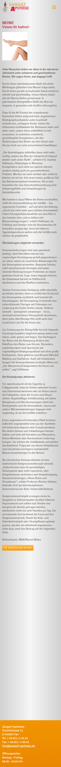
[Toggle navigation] (54, 7)
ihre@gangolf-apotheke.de (18, 746)
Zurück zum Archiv (20, 547)
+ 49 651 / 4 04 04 (17, 738)
